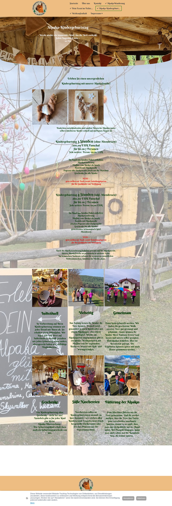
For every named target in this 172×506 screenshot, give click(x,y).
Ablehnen (141, 498)
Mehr (32, 503)
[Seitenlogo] (39, 8)
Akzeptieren (128, 498)
